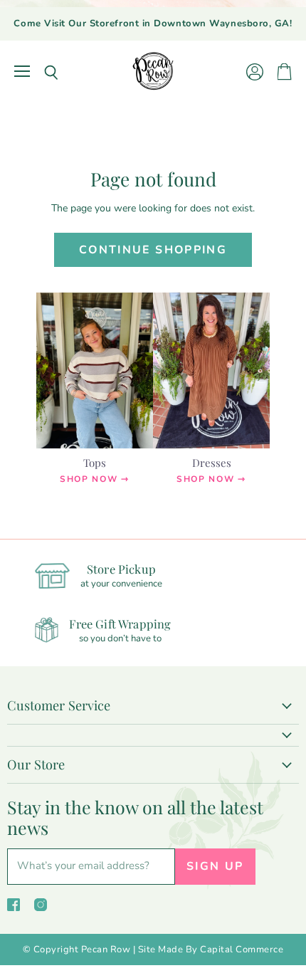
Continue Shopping (153, 250)
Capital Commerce (241, 949)
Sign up (215, 866)
